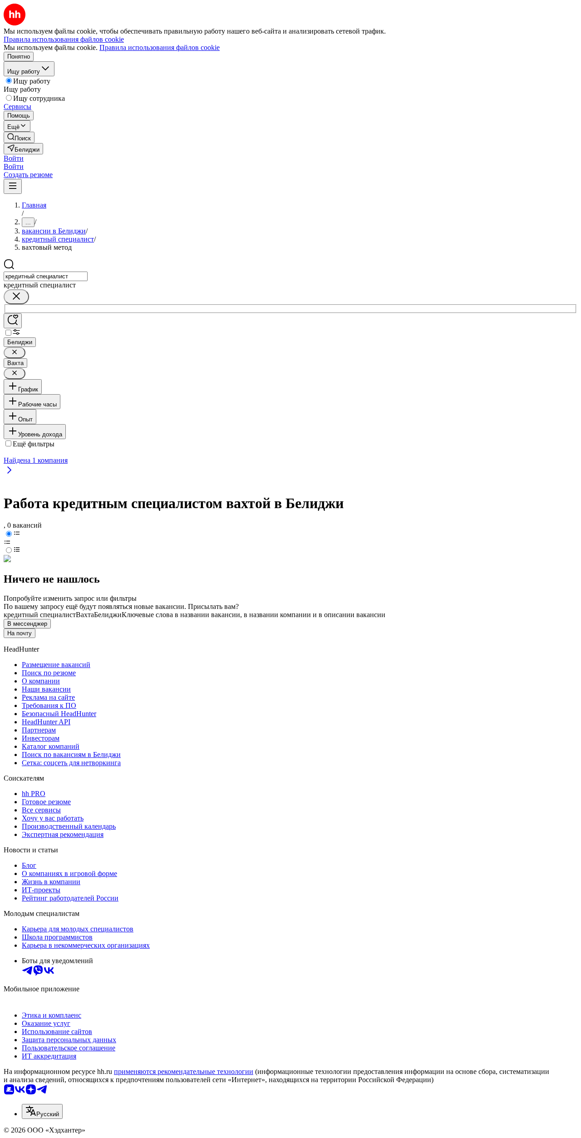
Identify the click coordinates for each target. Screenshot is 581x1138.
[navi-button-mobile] (13, 186)
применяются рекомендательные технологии (183, 1071)
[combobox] (46, 276)
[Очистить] (16, 296)
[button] (14, 158)
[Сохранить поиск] (13, 320)
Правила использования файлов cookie (159, 47)
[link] (19, 137)
